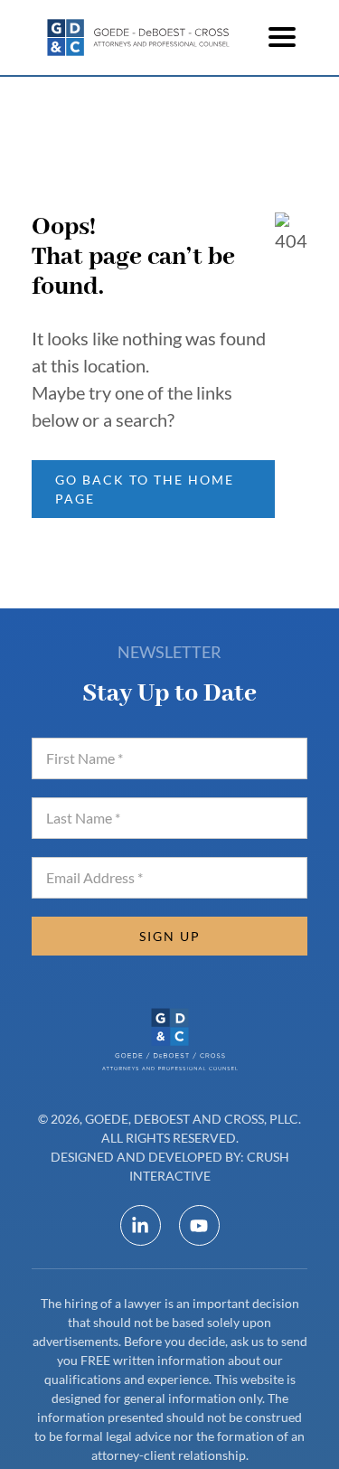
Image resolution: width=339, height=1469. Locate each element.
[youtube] (199, 1225)
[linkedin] (140, 1225)
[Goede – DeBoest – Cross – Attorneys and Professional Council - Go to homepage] (140, 37)
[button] (282, 37)
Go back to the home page (144, 489)
